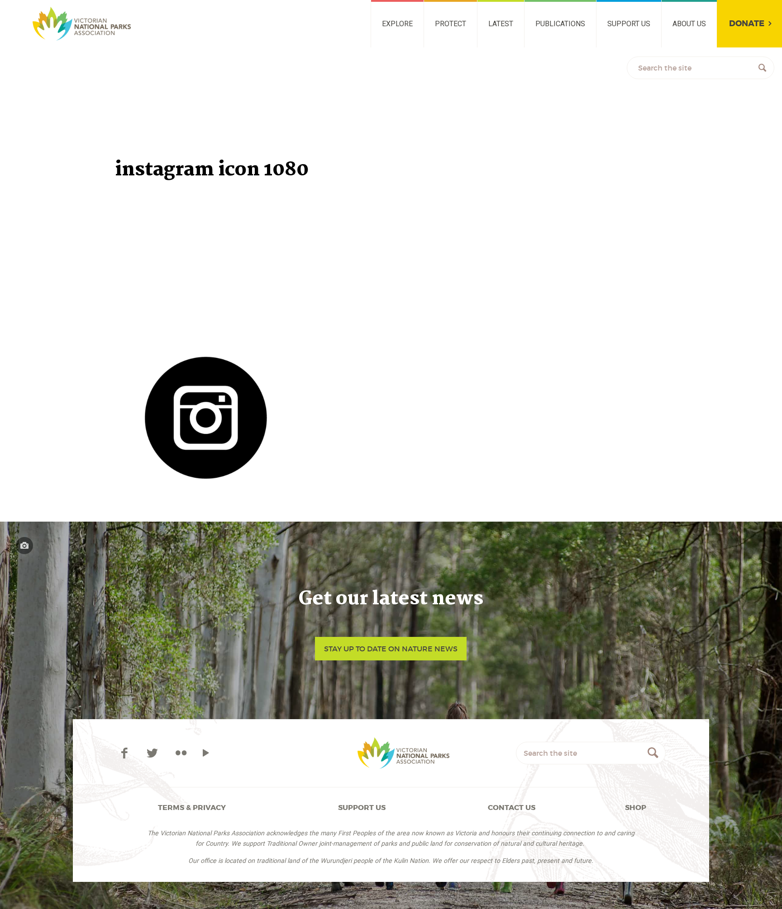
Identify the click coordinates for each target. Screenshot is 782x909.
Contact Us (511, 807)
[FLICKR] (180, 753)
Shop (635, 807)
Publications (560, 23)
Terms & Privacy (192, 807)
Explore (397, 23)
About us (689, 23)
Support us (628, 23)
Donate (746, 24)
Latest (500, 23)
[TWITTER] (153, 753)
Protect (450, 23)
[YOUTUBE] (206, 753)
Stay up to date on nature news (391, 648)
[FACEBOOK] (125, 753)
